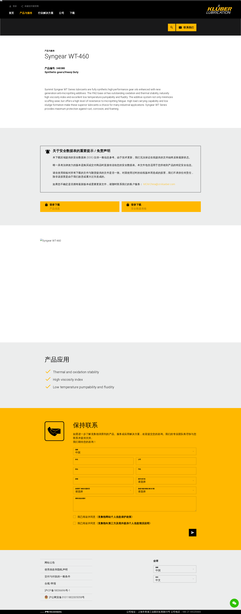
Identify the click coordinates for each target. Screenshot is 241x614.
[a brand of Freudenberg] (51, 612)
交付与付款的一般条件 (57, 576)
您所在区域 (141, 479)
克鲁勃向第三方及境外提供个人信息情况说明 (123, 523)
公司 (139, 459)
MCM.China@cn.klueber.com (159, 184)
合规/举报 (50, 583)
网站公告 (50, 562)
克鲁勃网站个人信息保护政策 (114, 516)
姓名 (76, 459)
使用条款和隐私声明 (56, 569)
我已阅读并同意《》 (106, 516)
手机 (139, 469)
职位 (76, 469)
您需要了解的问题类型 (82, 488)
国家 (76, 449)
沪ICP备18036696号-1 (57, 590)
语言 (157, 577)
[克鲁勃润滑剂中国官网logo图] (219, 9)
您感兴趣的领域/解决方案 (146, 488)
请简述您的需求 (80, 498)
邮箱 (76, 479)
